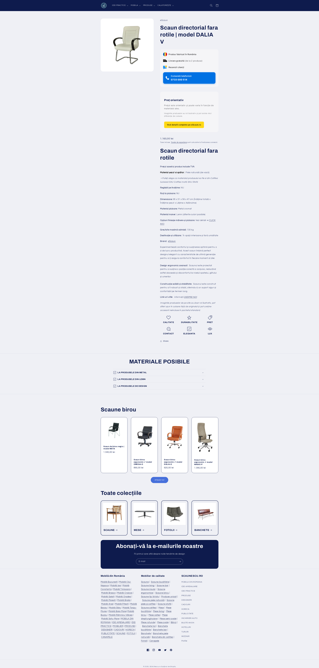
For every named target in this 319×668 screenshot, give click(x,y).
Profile (184, 641)
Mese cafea (154, 615)
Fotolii (144, 641)
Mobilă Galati (107, 597)
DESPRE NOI (190, 297)
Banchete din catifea (162, 637)
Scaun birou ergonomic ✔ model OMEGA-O (143, 462)
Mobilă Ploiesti (108, 600)
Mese (161, 608)
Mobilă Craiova (124, 593)
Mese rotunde (148, 622)
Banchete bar (160, 630)
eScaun (172, 241)
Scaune (145, 582)
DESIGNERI (107, 630)
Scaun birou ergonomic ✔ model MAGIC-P (203, 462)
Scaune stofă (164, 604)
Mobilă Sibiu (115, 608)
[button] (119, 5)
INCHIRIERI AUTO (189, 618)
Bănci (173, 622)
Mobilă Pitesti (122, 604)
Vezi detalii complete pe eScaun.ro (184, 125)
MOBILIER (118, 626)
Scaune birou (162, 593)
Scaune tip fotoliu (150, 597)
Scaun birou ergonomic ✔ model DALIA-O (173, 462)
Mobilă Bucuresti (109, 582)
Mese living (158, 611)
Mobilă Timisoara (121, 589)
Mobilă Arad (107, 604)
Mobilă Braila (123, 600)
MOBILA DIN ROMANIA (191, 582)
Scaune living (147, 585)
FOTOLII (169, 530)
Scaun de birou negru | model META (113, 447)
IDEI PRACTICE (188, 591)
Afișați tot (159, 480)
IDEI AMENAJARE (121, 622)
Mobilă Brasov (108, 593)
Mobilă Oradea (123, 597)
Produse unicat (169, 597)
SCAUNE (109, 530)
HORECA (130, 630)
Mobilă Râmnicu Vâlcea (120, 615)
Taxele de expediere (179, 142)
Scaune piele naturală (153, 600)
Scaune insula (148, 589)
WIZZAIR (185, 636)
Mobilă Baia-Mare (117, 611)
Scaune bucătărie (160, 582)
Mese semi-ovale (168, 619)
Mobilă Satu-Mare (110, 619)
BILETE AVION (187, 623)
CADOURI (119, 630)
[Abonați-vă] (180, 562)
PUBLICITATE (108, 633)
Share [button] (165, 341)
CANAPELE (107, 637)
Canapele (154, 641)
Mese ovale (162, 622)
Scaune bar (162, 585)
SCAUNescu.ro (155, 666)
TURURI (185, 632)
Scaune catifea (148, 608)
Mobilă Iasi (115, 585)
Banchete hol (149, 626)
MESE (137, 530)
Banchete (146, 633)
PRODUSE (130, 626)
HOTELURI (186, 627)
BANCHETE (201, 530)
